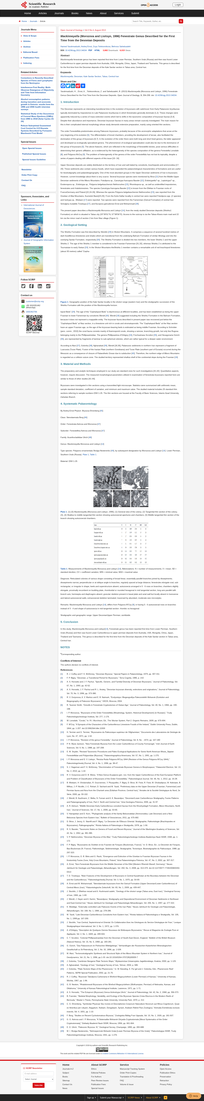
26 (62, 864)
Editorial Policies (98, 1073)
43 (62, 992)
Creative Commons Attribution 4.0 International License (122, 1054)
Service (124, 1064)
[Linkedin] (40, 286)
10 (62, 732)
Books (74, 13)
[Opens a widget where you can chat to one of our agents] (193, 1096)
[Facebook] (31, 286)
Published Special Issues (34, 154)
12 (62, 744)
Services (119, 13)
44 (62, 996)
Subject (65, 1073)
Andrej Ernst (86, 46)
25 (62, 856)
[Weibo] (48, 286)
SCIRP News (134, 1097)
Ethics (93, 1069)
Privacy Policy (166, 1084)
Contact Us (27, 180)
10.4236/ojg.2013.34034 (76, 50)
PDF (90, 50)
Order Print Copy (29, 175)
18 (118, 316)
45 (101, 411)
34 (130, 335)
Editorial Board (30, 52)
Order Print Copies (128, 1073)
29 (110, 232)
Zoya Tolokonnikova (101, 46)
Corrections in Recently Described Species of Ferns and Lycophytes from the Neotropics (37, 80)
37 (78, 345)
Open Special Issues (32, 148)
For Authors (96, 1076)
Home (27, 13)
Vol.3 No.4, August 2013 (95, 30)
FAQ (24, 185)
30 (98, 240)
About (103, 13)
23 (127, 184)
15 (62, 767)
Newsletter (27, 169)
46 (86, 417)
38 (91, 345)
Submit (135, 13)
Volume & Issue (127, 1084)
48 (90, 437)
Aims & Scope (29, 36)
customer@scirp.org (35, 301)
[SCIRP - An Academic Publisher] (38, 5)
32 (62, 914)
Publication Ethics (167, 1073)
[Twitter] (23, 286)
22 (142, 180)
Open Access (165, 1069)
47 (99, 424)
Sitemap (66, 1080)
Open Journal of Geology (72, 30)
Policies (164, 1064)
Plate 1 (86, 454)
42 (62, 984)
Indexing (27, 63)
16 (62, 775)
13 (62, 751)
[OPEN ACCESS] (149, 5)
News (89, 13)
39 (105, 345)
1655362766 (31, 312)
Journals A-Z (68, 1069)
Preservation (165, 1076)
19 (62, 806)
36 (62, 339)
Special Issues (97, 1088)
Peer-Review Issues (100, 1080)
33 (86, 247)
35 (155, 335)
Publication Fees (31, 58)
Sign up (90, 1097)
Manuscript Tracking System (132, 1069)
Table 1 (93, 454)
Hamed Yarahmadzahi (70, 46)
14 (123, 210)
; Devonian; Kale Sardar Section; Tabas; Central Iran (90, 76)
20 (62, 814)
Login (178, 4)
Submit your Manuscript (111, 1097)
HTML (97, 50)
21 (157, 176)
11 (62, 740)
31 (62, 907)
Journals (59, 13)
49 (112, 451)
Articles (43, 13)
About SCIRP (99, 1064)
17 (85, 200)
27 (89, 204)
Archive (27, 47)
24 (62, 845)
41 (62, 977)
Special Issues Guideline (34, 159)
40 (133, 353)
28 (137, 204)
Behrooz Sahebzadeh (121, 46)
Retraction (164, 1080)
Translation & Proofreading (131, 1076)
